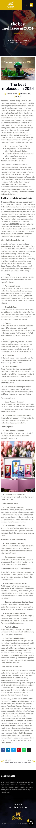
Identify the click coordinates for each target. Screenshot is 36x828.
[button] (26, 4)
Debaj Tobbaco (13, 40)
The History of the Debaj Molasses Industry (16, 198)
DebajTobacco (12, 823)
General (26, 40)
